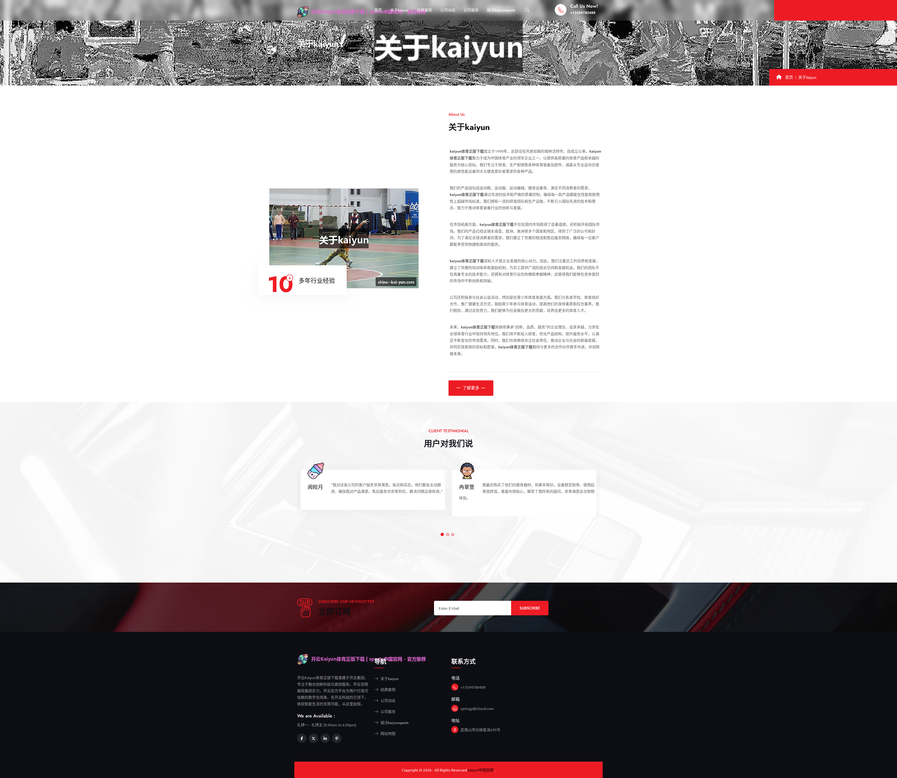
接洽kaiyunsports (501, 10)
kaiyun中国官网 (481, 769)
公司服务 (471, 10)
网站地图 (387, 733)
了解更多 (471, 388)
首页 (378, 10)
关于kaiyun (399, 10)
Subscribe (530, 608)
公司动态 (447, 10)
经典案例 (424, 10)
